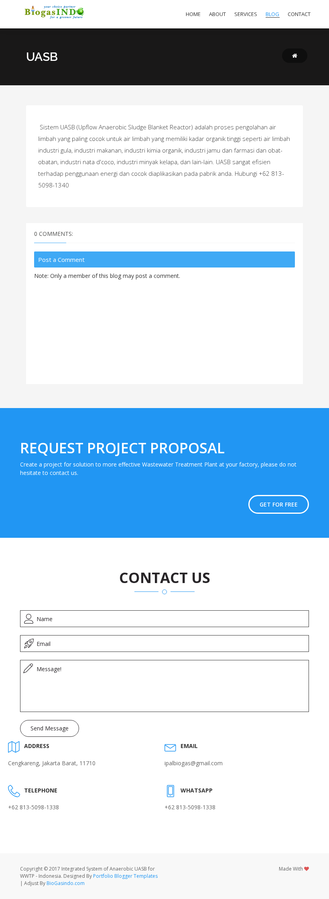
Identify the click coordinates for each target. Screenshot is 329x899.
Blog (272, 14)
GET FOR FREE (279, 504)
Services (245, 14)
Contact (299, 14)
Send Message (49, 728)
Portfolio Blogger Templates (125, 876)
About (217, 14)
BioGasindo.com (66, 883)
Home (193, 14)
